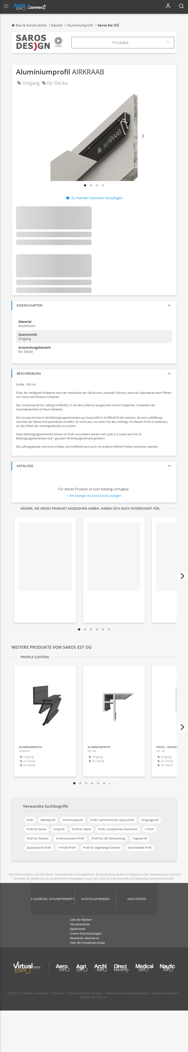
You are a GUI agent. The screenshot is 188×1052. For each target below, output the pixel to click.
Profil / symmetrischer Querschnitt (112, 820)
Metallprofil (48, 820)
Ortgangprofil (150, 820)
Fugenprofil (140, 838)
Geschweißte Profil (140, 848)
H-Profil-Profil (67, 848)
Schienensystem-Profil (70, 838)
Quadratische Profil (39, 848)
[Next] (142, 136)
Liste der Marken (80, 920)
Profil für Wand (81, 829)
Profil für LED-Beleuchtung (108, 838)
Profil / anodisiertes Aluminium (118, 829)
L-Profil (149, 829)
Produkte (121, 42)
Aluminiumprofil (73, 820)
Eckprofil (59, 829)
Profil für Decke (36, 829)
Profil (30, 820)
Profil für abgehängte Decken (101, 848)
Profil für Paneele (38, 838)
